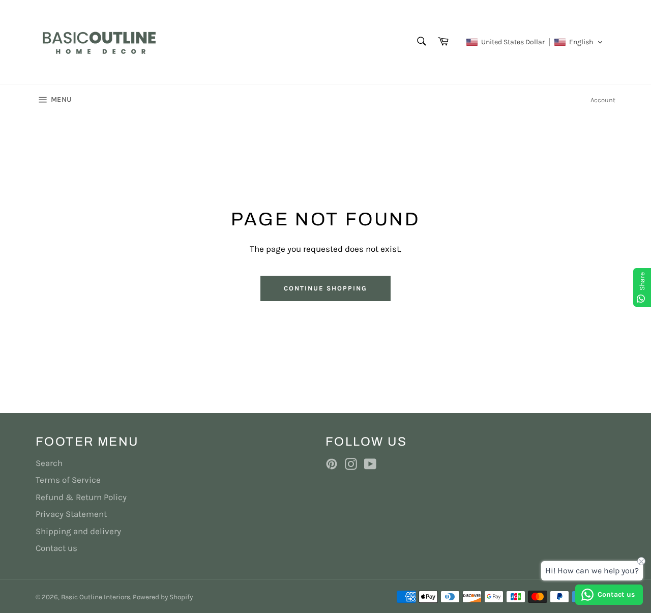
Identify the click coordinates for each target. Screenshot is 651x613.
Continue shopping (325, 288)
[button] (534, 42)
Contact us (56, 548)
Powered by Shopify (163, 597)
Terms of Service (68, 480)
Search (49, 463)
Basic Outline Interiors (95, 597)
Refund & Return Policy (81, 497)
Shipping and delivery (78, 531)
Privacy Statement (71, 514)
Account (602, 100)
